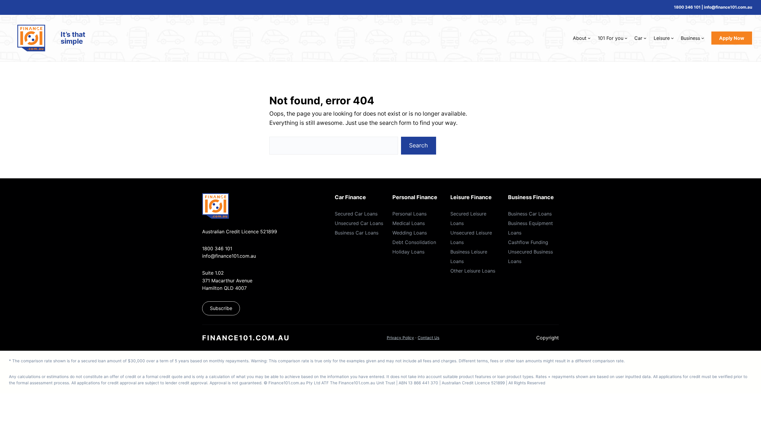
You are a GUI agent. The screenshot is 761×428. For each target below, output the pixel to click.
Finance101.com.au (246, 338)
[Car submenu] (645, 38)
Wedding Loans (409, 233)
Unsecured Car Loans (359, 223)
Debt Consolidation (414, 242)
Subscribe (221, 308)
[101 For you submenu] (626, 38)
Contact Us (428, 337)
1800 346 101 (687, 7)
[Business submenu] (702, 38)
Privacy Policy (400, 337)
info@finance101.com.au (229, 256)
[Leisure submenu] (672, 38)
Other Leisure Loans (472, 271)
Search (418, 145)
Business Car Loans (356, 233)
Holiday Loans (408, 252)
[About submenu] (589, 38)
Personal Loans (409, 214)
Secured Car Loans (356, 214)
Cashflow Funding (528, 242)
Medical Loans (408, 223)
